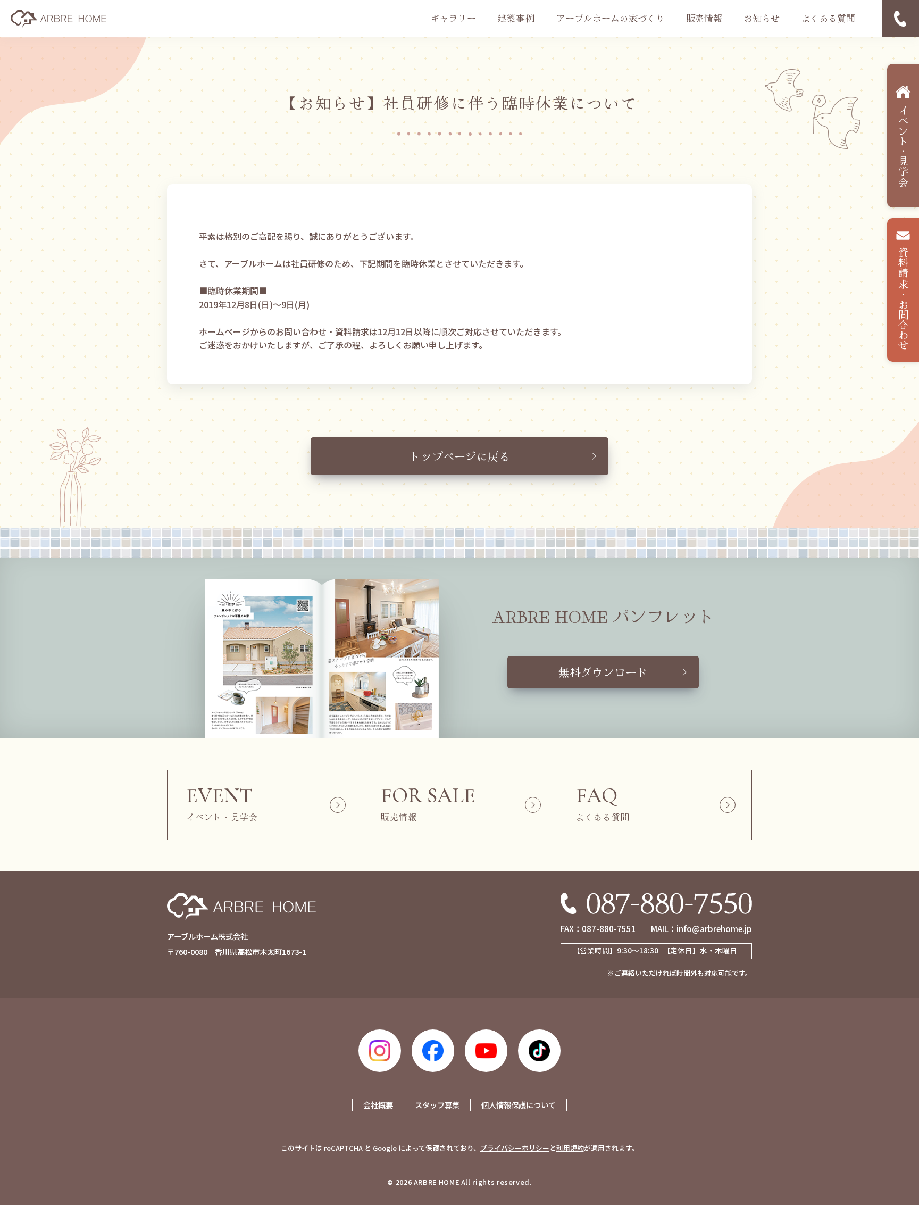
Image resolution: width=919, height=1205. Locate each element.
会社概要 (378, 1104)
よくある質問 (828, 18)
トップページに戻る (460, 456)
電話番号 (900, 18)
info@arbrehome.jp (714, 928)
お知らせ (761, 18)
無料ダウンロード (603, 672)
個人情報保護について (518, 1104)
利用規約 (570, 1148)
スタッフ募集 (437, 1104)
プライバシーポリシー (514, 1148)
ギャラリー (453, 18)
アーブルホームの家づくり (610, 18)
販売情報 (704, 18)
